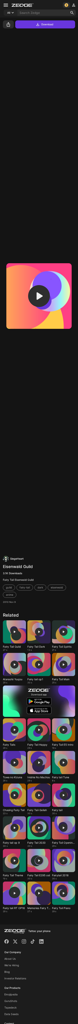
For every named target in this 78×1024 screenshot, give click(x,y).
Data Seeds (11, 1014)
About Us (10, 958)
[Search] (72, 12)
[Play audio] (39, 296)
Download (47, 24)
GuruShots (10, 1001)
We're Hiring (11, 965)
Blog (7, 971)
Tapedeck (10, 1007)
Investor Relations (15, 978)
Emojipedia (11, 994)
